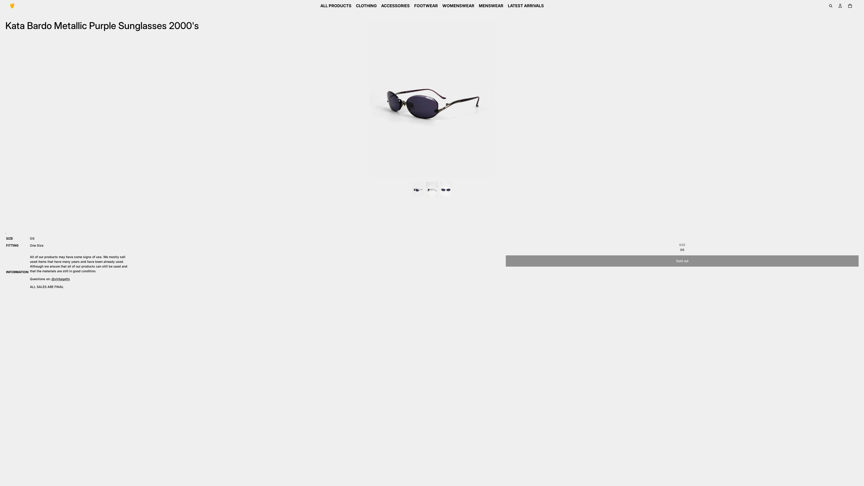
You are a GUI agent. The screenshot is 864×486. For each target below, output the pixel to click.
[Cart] (850, 6)
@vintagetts (61, 279)
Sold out (682, 261)
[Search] (831, 6)
